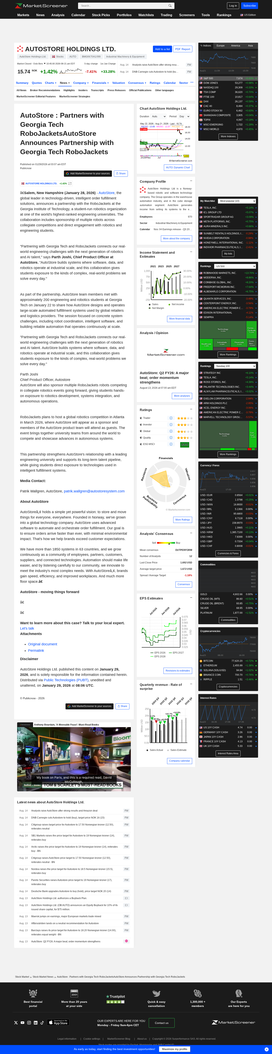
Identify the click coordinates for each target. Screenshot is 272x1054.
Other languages (164, 90)
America (235, 45)
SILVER (204, 608)
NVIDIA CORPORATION (216, 238)
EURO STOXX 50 (213, 110)
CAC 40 (208, 106)
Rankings (224, 15)
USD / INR (205, 513)
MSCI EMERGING (213, 124)
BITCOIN (208, 661)
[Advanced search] (170, 6)
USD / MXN (206, 504)
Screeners (187, 15)
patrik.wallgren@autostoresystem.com (94, 491)
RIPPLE (208, 679)
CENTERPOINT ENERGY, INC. (220, 303)
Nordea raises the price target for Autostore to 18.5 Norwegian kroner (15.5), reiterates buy (72, 871)
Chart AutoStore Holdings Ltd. (163, 108)
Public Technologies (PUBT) (66, 680)
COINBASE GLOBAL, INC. (218, 282)
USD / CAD (206, 499)
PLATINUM (206, 612)
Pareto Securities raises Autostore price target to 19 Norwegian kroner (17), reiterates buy (71, 882)
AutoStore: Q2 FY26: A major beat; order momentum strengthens (65, 941)
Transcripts (97, 90)
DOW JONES (211, 83)
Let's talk (27, 628)
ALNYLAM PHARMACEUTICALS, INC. (224, 391)
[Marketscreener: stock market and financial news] (41, 6)
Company (80, 82)
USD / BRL (206, 509)
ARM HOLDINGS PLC (215, 403)
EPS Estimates (151, 598)
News (40, 15)
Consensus (136, 82)
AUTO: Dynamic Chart (178, 167)
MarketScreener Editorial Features (36, 96)
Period (173, 116)
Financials (99, 82)
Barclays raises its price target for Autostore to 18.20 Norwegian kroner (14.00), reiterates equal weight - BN (73, 932)
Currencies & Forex (228, 553)
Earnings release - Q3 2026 (177, 229)
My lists (228, 253)
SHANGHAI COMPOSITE (217, 115)
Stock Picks (101, 15)
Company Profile (153, 181)
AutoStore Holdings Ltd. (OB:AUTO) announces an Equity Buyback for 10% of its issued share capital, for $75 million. (74, 907)
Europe (221, 45)
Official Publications (140, 90)
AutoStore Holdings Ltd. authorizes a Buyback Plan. (59, 898)
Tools (206, 15)
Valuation (118, 82)
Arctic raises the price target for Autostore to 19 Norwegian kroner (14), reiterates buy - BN (74, 848)
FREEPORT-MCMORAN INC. (219, 287)
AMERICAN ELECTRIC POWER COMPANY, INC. (224, 308)
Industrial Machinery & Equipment (174, 223)
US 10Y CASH (211, 727)
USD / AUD (206, 527)
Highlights (69, 90)
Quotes (37, 82)
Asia (250, 45)
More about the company (176, 238)
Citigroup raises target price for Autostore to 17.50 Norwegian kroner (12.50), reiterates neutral (72, 826)
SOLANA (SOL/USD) (215, 670)
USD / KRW (206, 532)
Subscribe (249, 5)
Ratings (155, 82)
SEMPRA (209, 317)
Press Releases (117, 90)
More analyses (182, 395)
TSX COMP (210, 92)
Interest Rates (208, 698)
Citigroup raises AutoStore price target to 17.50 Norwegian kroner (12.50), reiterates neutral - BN (71, 860)
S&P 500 (208, 78)
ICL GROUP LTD (213, 212)
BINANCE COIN (212, 674)
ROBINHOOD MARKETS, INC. (220, 273)
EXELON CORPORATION (217, 398)
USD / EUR (206, 495)
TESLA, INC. (210, 207)
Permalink (36, 651)
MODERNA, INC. (213, 277)
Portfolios (124, 15)
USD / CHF (206, 546)
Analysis (58, 15)
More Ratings (182, 519)
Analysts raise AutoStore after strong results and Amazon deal (155, 64)
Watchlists (146, 15)
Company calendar (179, 760)
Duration (144, 116)
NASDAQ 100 (211, 87)
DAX (206, 101)
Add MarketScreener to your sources (90, 173)
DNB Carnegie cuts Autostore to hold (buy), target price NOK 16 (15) (155, 71)
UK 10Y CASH (211, 746)
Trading (166, 15)
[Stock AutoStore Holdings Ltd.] (69, 183)
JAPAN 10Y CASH (213, 737)
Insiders (83, 90)
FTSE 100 (209, 97)
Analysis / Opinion (154, 333)
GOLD (203, 594)
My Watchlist (207, 201)
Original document (42, 644)
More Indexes (228, 136)
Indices (207, 45)
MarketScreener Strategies (74, 96)
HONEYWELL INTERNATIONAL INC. (224, 242)
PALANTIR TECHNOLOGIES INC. (222, 387)
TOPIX (207, 119)
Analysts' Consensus (156, 533)
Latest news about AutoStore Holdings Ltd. (50, 802)
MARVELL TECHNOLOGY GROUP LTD (224, 417)
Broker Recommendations (45, 90)
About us (142, 1038)
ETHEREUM (210, 665)
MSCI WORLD (211, 129)
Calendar (78, 15)
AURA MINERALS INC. (216, 226)
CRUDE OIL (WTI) (210, 598)
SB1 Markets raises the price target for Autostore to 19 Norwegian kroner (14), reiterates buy (73, 837)
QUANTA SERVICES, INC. (218, 298)
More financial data (179, 318)
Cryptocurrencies (210, 631)
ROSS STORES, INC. (215, 382)
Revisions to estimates (178, 670)
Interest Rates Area (228, 753)
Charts (50, 82)
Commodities (207, 564)
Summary (22, 82)
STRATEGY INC (212, 373)
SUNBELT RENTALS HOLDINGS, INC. (224, 233)
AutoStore (106, 193)
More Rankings (228, 354)
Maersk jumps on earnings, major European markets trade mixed (66, 916)
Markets (23, 15)
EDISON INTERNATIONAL (218, 312)
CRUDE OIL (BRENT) (212, 603)
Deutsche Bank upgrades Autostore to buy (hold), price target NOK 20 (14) (71, 891)
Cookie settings (91, 1038)
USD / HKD (206, 536)
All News (21, 90)
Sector (184, 82)
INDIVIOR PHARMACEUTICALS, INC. (224, 247)
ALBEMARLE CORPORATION (220, 291)
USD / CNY (206, 518)
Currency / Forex (209, 465)
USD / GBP (206, 541)
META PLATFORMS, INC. (217, 221)
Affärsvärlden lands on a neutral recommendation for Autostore (65, 923)
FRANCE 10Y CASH (215, 741)
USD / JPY (206, 523)
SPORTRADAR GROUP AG (218, 217)
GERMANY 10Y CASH (216, 732)
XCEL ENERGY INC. (215, 407)
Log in (233, 5)
